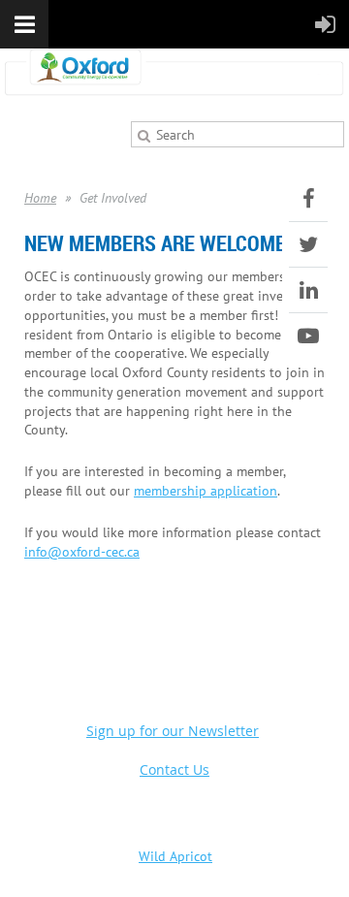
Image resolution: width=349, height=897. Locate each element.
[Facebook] (308, 198)
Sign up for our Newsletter (172, 730)
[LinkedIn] (308, 290)
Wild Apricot (175, 856)
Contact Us (174, 769)
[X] (308, 244)
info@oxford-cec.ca (82, 551)
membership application (205, 490)
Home (40, 198)
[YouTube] (308, 335)
